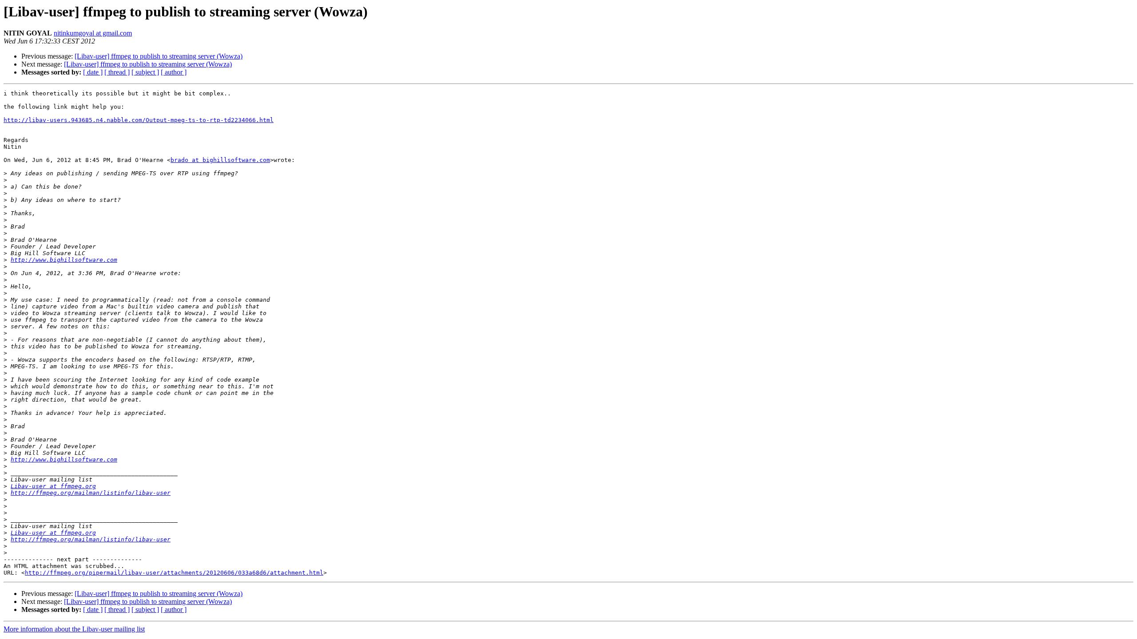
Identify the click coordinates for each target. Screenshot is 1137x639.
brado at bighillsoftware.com (220, 160)
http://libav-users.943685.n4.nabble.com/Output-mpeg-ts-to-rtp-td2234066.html (139, 120)
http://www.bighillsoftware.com (64, 259)
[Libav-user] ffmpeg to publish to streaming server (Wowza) (159, 56)
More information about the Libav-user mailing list (74, 629)
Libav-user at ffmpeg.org (53, 486)
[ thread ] (117, 72)
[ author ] (174, 72)
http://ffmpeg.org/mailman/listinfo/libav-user (91, 492)
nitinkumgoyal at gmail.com (93, 33)
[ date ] (93, 72)
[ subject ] (145, 72)
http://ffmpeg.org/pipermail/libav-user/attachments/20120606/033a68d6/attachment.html (174, 572)
